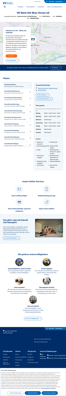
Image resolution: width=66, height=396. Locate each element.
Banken (17, 354)
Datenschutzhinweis (45, 388)
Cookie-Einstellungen (15, 393)
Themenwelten (6, 357)
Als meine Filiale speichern (43, 99)
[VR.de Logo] (10, 3)
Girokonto (30, 354)
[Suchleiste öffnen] (5, 6)
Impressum (53, 388)
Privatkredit (30, 360)
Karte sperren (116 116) (20, 357)
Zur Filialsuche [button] (55, 67)
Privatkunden (37, 1)
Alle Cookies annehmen (49, 393)
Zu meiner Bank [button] (10, 56)
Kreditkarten (31, 357)
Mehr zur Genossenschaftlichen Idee (42, 339)
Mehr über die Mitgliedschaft (32, 318)
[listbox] (17, 114)
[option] (17, 85)
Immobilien (5, 360)
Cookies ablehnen (33, 393)
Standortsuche (18, 360)
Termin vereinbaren (41, 95)
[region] (33, 382)
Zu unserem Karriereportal (11, 238)
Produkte (5, 354)
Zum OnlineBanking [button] (11, 60)
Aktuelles (17, 365)
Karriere (17, 362)
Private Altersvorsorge (33, 362)
